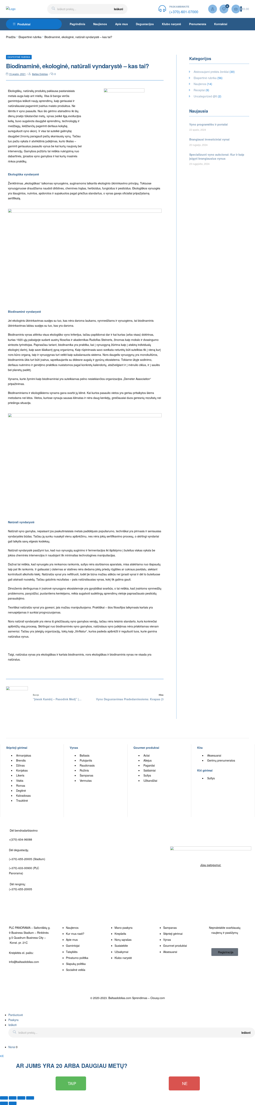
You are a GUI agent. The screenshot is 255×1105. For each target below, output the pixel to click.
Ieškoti (118, 9)
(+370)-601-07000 (183, 11)
